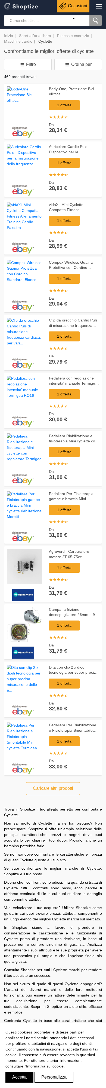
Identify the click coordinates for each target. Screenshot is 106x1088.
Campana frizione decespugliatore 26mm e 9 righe (72, 614)
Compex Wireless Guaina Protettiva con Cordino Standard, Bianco (71, 267)
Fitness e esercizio (73, 35)
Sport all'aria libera (35, 35)
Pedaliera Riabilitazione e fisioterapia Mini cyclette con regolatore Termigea (73, 441)
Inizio (8, 35)
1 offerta (64, 105)
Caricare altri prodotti (53, 788)
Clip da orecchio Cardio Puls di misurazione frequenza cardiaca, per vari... (73, 325)
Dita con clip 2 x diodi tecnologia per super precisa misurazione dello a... (73, 672)
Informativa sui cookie (45, 1066)
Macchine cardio (18, 41)
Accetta (19, 1077)
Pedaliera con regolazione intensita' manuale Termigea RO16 (73, 383)
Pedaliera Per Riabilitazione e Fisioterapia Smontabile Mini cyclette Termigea (72, 730)
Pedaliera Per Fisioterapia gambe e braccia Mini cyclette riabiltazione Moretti (73, 499)
